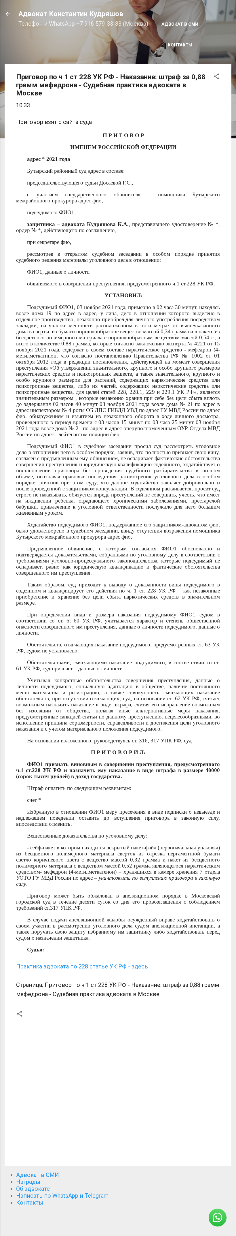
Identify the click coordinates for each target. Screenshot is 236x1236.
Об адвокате (33, 1188)
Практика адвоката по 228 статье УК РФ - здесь (82, 966)
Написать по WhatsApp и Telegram (62, 1195)
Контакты (180, 45)
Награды (28, 1181)
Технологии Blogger (121, 1221)
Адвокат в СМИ (179, 24)
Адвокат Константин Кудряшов (70, 14)
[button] (216, 77)
